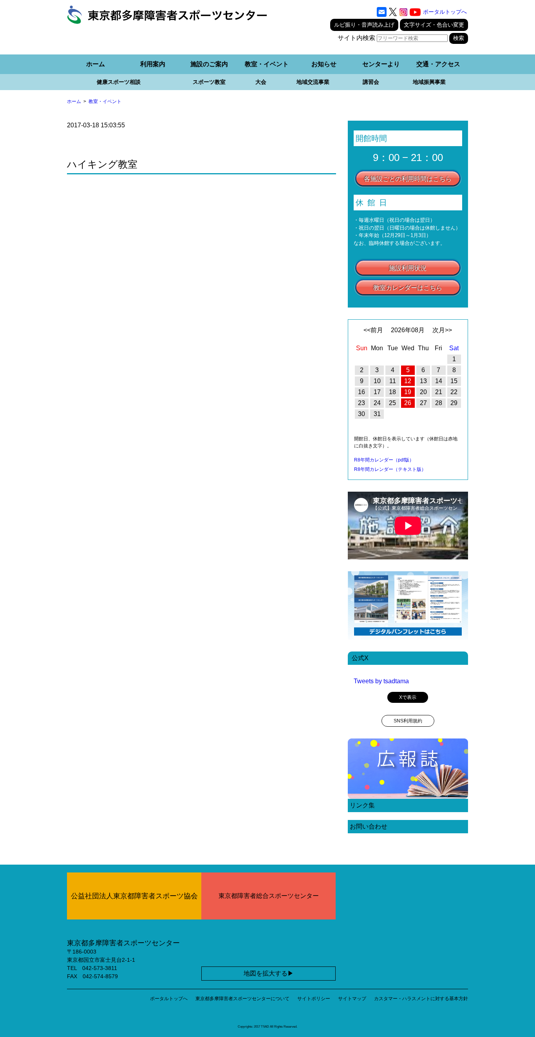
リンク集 (362, 805)
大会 (260, 82)
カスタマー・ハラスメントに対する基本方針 (421, 998)
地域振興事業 (429, 82)
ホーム (95, 64)
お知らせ (323, 64)
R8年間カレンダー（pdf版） (384, 460)
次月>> (442, 330)
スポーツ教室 (209, 82)
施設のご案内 (209, 64)
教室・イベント (267, 64)
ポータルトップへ (445, 12)
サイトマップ (352, 998)
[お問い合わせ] (382, 12)
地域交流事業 (312, 82)
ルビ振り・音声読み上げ (364, 25)
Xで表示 (407, 697)
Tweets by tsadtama (381, 681)
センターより (381, 64)
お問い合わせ (368, 826)
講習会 (371, 82)
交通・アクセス (438, 64)
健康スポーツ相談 (119, 82)
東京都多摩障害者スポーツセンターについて (242, 998)
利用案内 (152, 64)
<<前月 (373, 330)
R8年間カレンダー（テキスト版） (390, 469)
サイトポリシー (313, 998)
